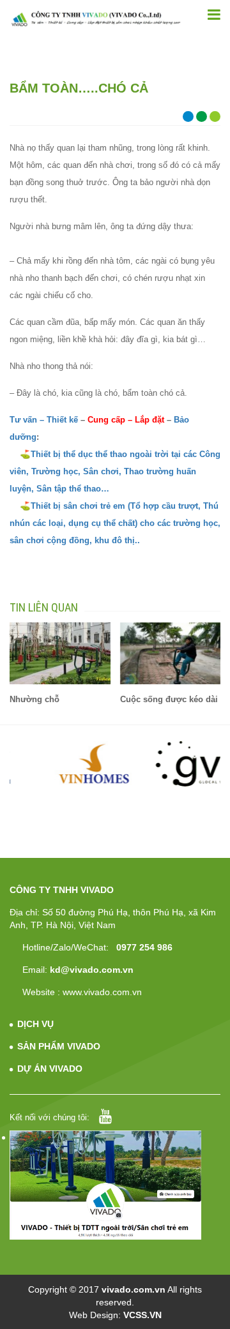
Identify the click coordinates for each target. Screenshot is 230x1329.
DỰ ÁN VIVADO (49, 1068)
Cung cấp (105, 419)
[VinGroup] (60, 763)
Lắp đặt (149, 419)
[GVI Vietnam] (170, 763)
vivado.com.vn (133, 1289)
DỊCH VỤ (35, 1024)
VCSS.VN (142, 1315)
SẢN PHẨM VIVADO (58, 1046)
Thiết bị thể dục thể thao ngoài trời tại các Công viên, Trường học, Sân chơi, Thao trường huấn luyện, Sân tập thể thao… (115, 471)
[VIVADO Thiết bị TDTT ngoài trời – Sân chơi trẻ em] (96, 18)
